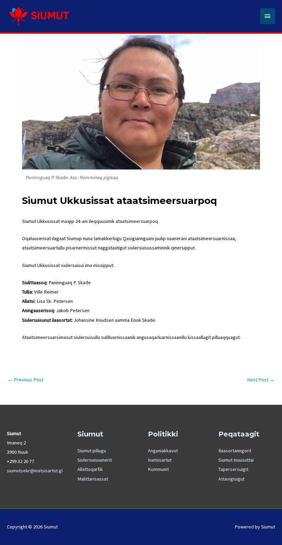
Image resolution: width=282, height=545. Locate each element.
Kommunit (158, 469)
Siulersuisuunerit (94, 460)
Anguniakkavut (163, 451)
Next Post (260, 379)
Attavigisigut (231, 479)
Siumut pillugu (91, 451)
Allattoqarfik (90, 469)
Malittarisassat (92, 479)
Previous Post (25, 379)
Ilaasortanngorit (234, 451)
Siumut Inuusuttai (236, 460)
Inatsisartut (160, 460)
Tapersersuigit (233, 469)
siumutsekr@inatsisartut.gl (35, 470)
